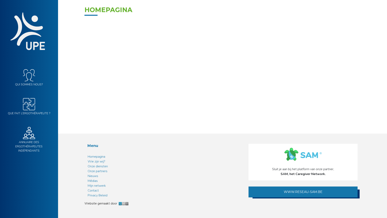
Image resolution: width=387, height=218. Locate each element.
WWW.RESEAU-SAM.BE (303, 192)
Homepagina (96, 156)
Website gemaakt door (101, 203)
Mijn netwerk (97, 185)
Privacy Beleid (97, 195)
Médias (93, 181)
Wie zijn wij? (96, 161)
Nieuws (93, 176)
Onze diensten (98, 166)
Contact (93, 190)
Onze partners (97, 171)
